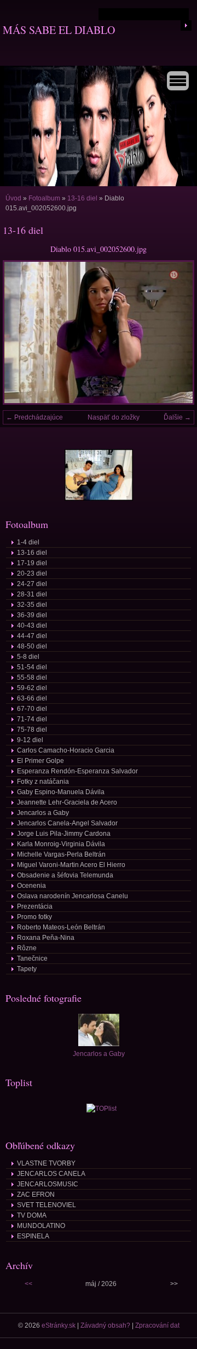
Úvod (13, 198)
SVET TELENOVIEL (46, 1205)
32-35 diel (32, 605)
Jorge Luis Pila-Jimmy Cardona (64, 833)
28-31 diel (32, 594)
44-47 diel (32, 636)
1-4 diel (28, 542)
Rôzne (27, 948)
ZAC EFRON (36, 1194)
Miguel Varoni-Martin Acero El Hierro (71, 865)
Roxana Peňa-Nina (45, 938)
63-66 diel (32, 698)
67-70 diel (32, 709)
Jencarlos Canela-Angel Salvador (67, 823)
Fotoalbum (44, 198)
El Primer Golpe (40, 761)
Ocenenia (31, 885)
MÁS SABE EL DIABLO (59, 29)
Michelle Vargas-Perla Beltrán (61, 854)
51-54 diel (32, 667)
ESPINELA (33, 1236)
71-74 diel (32, 719)
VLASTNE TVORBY (46, 1163)
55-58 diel (32, 677)
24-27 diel (32, 584)
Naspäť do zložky (114, 417)
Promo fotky (34, 917)
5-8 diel (28, 657)
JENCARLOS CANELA (51, 1174)
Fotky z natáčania (43, 781)
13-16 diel (82, 198)
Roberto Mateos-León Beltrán (61, 927)
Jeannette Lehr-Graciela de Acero (67, 802)
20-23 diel (32, 573)
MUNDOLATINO (41, 1226)
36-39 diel (32, 615)
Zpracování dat (157, 1325)
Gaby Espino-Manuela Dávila (61, 792)
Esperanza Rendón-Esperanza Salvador (77, 771)
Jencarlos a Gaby (43, 813)
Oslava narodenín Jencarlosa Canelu (72, 896)
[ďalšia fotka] (176, 332)
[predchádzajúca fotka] (20, 332)
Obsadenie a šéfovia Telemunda (65, 875)
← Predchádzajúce (34, 417)
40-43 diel (32, 625)
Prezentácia (35, 906)
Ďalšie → (177, 417)
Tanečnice (32, 958)
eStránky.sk (59, 1325)
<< (28, 1284)
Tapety (27, 969)
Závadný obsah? (105, 1325)
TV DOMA (32, 1215)
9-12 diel (30, 740)
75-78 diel (32, 729)
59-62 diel (32, 688)
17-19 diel (32, 563)
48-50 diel (32, 646)
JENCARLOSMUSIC (47, 1184)
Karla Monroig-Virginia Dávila (61, 844)
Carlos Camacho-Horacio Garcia (65, 750)
